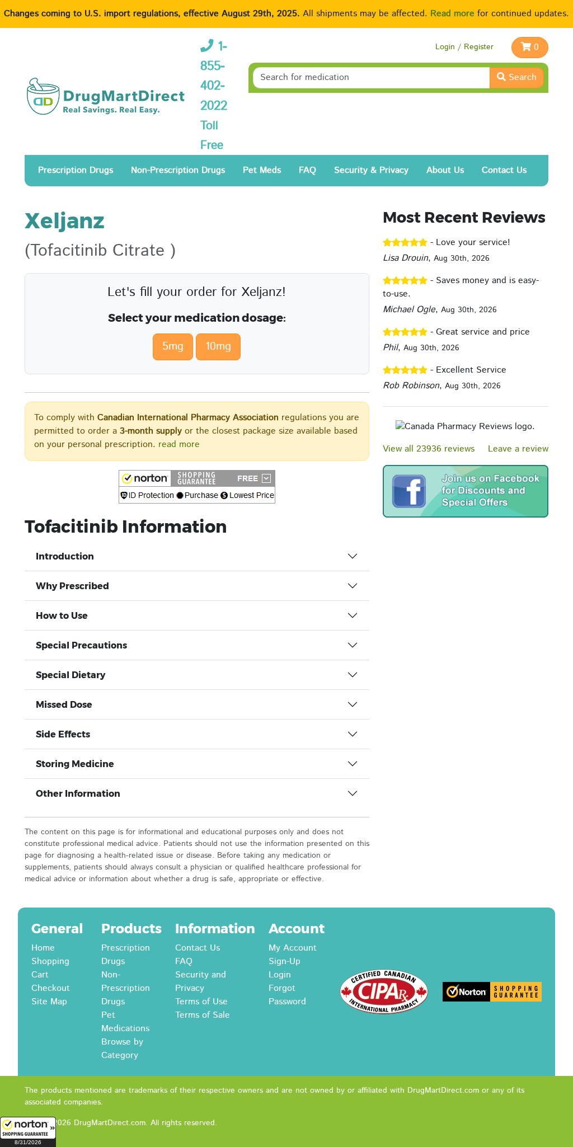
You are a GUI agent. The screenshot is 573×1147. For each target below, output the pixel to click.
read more (179, 444)
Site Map (49, 1001)
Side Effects (63, 734)
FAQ (307, 170)
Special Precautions (81, 645)
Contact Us (504, 170)
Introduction (65, 556)
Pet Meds (262, 170)
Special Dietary (70, 675)
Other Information (78, 793)
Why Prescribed (72, 586)
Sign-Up (284, 961)
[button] (28, 1132)
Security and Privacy (200, 982)
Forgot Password (287, 995)
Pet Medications (125, 1022)
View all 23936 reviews (429, 449)
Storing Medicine (75, 764)
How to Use (62, 615)
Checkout (50, 988)
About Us (445, 170)
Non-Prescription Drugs (178, 170)
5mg (173, 347)
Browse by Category (122, 1049)
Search (521, 77)
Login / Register (464, 47)
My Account (293, 948)
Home (43, 948)
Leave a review (518, 449)
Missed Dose (64, 704)
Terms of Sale (202, 1015)
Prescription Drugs (75, 170)
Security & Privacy (371, 170)
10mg (218, 347)
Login (280, 975)
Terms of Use (201, 1001)
